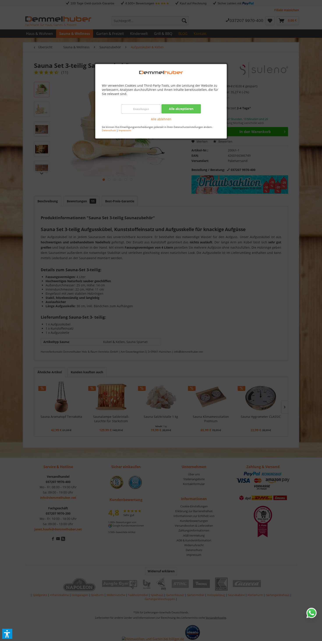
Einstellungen (141, 109)
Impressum (125, 130)
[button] (7, 634)
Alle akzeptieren (181, 109)
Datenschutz (109, 130)
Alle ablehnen (161, 119)
